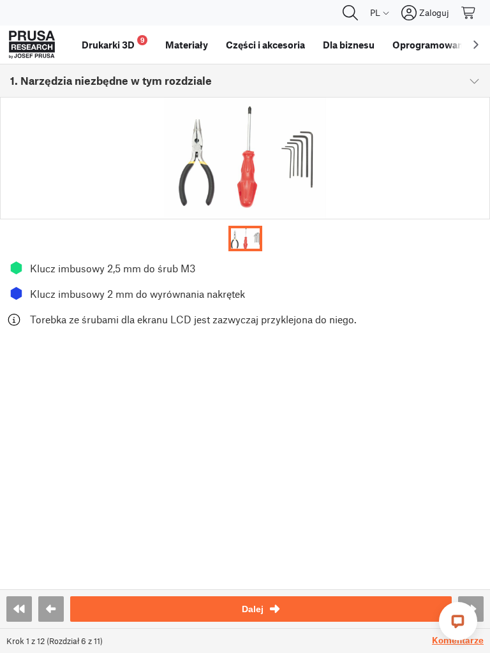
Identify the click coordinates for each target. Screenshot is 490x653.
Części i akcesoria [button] (265, 44)
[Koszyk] (469, 13)
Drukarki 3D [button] (113, 43)
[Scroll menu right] (476, 45)
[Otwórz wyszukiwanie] (350, 13)
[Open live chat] (458, 621)
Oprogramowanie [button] (431, 44)
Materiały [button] (186, 44)
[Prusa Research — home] (32, 44)
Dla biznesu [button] (349, 44)
